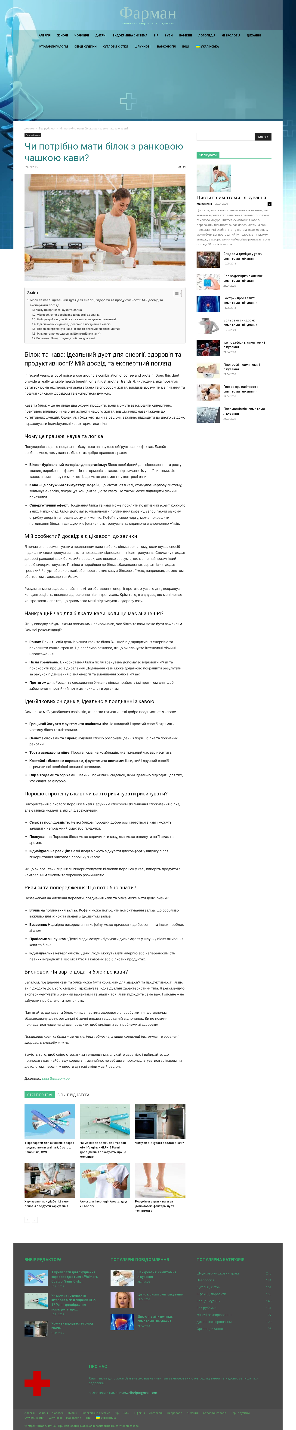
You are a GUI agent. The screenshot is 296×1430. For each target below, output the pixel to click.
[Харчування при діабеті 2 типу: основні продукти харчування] (50, 1180)
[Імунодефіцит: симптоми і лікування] (208, 348)
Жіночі (62, 35)
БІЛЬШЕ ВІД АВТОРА (73, 1095)
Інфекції (185, 35)
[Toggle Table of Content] (175, 293)
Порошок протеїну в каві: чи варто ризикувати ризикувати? (78, 328)
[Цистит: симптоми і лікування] (234, 178)
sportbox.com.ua (56, 1078)
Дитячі (101, 35)
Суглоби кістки (115, 46)
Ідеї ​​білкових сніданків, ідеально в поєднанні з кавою (73, 324)
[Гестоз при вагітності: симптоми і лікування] (208, 392)
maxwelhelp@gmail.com (138, 1393)
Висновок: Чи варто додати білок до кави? (65, 338)
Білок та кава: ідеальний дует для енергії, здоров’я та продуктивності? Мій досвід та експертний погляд (96, 302)
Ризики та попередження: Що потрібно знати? (68, 333)
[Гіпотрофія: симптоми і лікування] (208, 370)
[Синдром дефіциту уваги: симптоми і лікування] (208, 260)
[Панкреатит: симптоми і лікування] (122, 1278)
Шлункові (143, 46)
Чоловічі (81, 35)
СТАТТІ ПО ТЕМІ (39, 1095)
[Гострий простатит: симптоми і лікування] (208, 304)
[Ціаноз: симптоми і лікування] (122, 1300)
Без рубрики (47, 128)
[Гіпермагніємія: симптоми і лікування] (208, 415)
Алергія (45, 35)
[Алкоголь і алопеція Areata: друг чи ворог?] (105, 1180)
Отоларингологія (53, 46)
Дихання (254, 35)
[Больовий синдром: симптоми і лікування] (208, 326)
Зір (156, 35)
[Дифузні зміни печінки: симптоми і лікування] (122, 1322)
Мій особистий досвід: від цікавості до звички (68, 314)
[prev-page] (27, 1220)
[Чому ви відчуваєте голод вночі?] (160, 1121)
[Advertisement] (148, 86)
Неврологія (231, 35)
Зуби (169, 35)
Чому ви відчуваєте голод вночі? (159, 1143)
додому (29, 128)
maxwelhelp (204, 203)
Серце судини (85, 46)
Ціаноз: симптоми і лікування (160, 1294)
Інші (185, 46)
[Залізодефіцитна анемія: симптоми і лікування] (208, 282)
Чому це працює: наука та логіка (59, 310)
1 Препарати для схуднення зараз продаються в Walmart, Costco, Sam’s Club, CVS (49, 1147)
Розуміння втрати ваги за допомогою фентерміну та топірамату (154, 1206)
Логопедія (206, 35)
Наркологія (166, 46)
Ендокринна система (130, 35)
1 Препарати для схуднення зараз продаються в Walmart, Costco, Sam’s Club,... (74, 1276)
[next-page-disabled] (35, 1220)
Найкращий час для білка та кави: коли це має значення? (76, 319)
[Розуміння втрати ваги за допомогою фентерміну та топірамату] (160, 1180)
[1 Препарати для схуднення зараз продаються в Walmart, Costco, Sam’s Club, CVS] (50, 1121)
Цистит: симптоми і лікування (231, 197)
